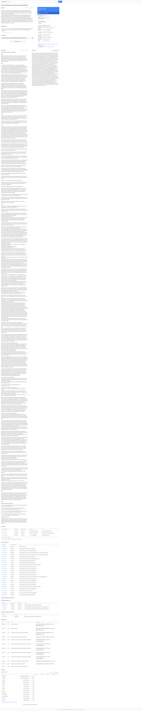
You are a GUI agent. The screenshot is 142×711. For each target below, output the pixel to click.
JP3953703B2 (4, 584)
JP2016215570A (4, 535)
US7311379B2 (4, 531)
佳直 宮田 (48, 17)
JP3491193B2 (4, 588)
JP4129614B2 (4, 566)
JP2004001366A (4, 556)
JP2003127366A (4, 552)
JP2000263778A (4, 586)
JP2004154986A (4, 576)
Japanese (45, 15)
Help (84, 709)
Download (52, 672)
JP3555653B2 (4, 558)
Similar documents (51, 44)
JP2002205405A (4, 592)
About (58, 709)
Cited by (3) (41, 44)
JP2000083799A (4, 616)
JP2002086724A (4, 570)
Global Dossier (48, 46)
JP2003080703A (4, 574)
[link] (17, 29)
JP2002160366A (4, 554)
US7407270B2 (4, 533)
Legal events (46, 44)
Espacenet (44, 46)
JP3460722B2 (4, 580)
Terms (75, 709)
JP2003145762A (4, 562)
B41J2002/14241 (5, 28)
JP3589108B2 (4, 582)
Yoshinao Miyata (43, 17)
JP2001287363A (4, 568)
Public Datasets (69, 709)
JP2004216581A (4, 594)
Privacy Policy (79, 709)
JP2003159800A (4, 548)
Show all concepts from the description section (9, 702)
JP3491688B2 (4, 546)
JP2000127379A (4, 550)
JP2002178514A (4, 572)
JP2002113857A (4, 590)
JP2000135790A (4, 564)
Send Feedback (63, 709)
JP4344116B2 (4, 560)
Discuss (53, 46)
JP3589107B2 (4, 578)
